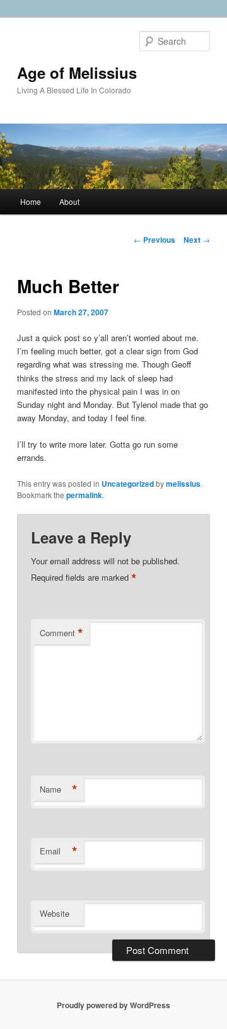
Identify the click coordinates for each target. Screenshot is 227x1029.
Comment (61, 633)
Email (59, 851)
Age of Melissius (77, 72)
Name (59, 789)
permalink (84, 495)
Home (30, 201)
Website (54, 913)
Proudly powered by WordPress (113, 1005)
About (69, 201)
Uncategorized (128, 483)
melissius (183, 483)
